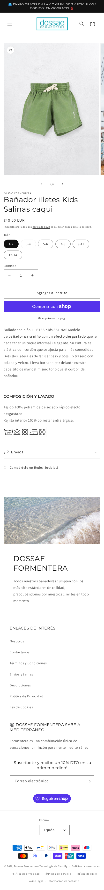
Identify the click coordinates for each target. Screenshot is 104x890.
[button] (9, 23)
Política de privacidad (26, 873)
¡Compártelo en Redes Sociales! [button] (33, 467)
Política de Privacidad (26, 696)
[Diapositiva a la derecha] (62, 184)
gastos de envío (42, 226)
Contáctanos (20, 652)
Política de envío (86, 873)
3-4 (31, 245)
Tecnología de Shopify (53, 866)
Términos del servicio (57, 873)
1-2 (11, 244)
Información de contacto (63, 881)
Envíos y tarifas (21, 674)
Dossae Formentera (26, 866)
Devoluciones (20, 685)
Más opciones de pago (52, 318)
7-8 (63, 244)
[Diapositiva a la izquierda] (41, 184)
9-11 (81, 244)
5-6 (45, 244)
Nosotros (17, 641)
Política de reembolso (86, 866)
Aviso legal (36, 881)
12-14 (13, 255)
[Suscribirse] (88, 781)
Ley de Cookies (21, 707)
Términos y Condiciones (28, 663)
